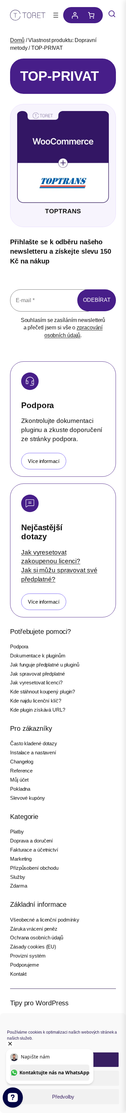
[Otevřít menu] (56, 15)
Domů (17, 40)
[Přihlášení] (73, 15)
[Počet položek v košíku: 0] (93, 15)
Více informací (43, 461)
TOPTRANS (63, 211)
